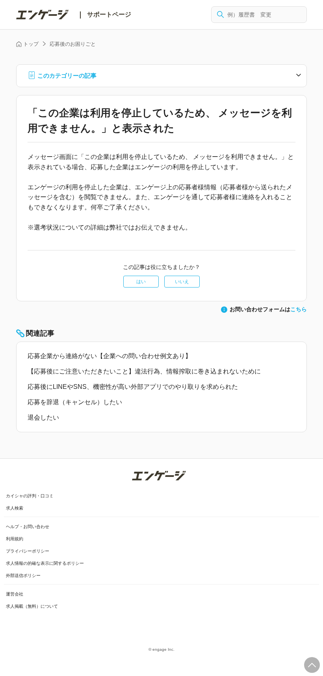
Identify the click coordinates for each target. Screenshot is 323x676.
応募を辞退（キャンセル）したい (75, 402)
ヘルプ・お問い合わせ (27, 526)
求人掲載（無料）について (32, 606)
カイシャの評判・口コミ (30, 495)
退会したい (43, 417)
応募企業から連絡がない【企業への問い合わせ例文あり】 (109, 356)
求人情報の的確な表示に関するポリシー (45, 563)
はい (141, 281)
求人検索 (14, 508)
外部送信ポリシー (23, 575)
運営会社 (14, 594)
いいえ (182, 281)
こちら (298, 309)
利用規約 (14, 538)
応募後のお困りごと (73, 44)
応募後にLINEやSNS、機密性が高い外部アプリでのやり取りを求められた (133, 386)
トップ (31, 44)
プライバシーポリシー (27, 551)
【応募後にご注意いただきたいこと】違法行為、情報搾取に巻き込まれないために (144, 371)
